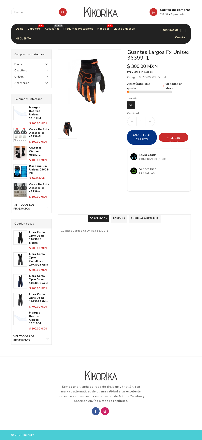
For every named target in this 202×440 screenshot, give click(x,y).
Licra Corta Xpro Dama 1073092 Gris (38, 298)
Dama (18, 64)
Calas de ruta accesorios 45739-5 (39, 133)
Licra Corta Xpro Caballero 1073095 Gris (38, 259)
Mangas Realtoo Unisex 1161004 (35, 113)
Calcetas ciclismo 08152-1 (35, 151)
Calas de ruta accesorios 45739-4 (39, 188)
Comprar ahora (173, 139)
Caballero (21, 70)
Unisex (18, 77)
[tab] (31, 64)
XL (131, 105)
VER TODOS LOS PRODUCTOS (24, 207)
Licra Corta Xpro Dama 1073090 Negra (37, 237)
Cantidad (133, 113)
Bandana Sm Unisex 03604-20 (39, 169)
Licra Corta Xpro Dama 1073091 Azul (38, 279)
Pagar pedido (170, 30)
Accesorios (21, 83)
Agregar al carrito (142, 137)
